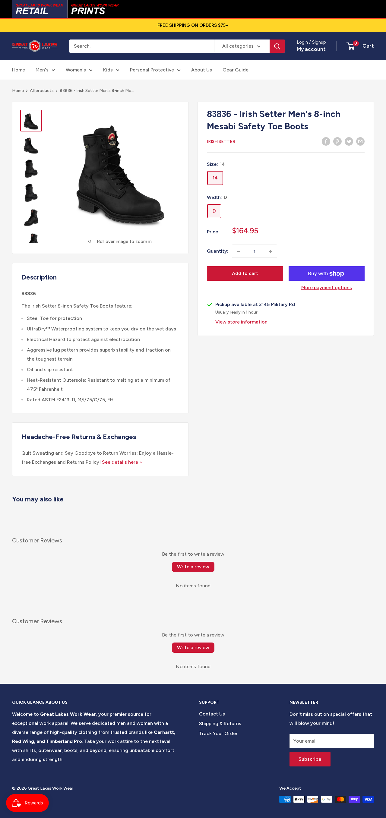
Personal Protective (152, 70)
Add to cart (245, 273)
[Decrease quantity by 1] (238, 251)
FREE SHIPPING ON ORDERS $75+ (193, 25)
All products (42, 90)
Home (18, 70)
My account (311, 49)
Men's (42, 70)
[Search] (277, 46)
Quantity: (217, 251)
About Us (201, 70)
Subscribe (310, 759)
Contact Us (212, 714)
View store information (241, 322)
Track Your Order (218, 733)
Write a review (193, 567)
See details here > (122, 462)
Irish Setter (221, 141)
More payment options (326, 288)
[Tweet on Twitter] (349, 141)
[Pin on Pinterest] (337, 141)
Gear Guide (235, 70)
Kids (108, 70)
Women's (76, 70)
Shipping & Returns (220, 723)
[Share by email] (360, 141)
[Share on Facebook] (326, 141)
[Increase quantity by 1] (270, 251)
